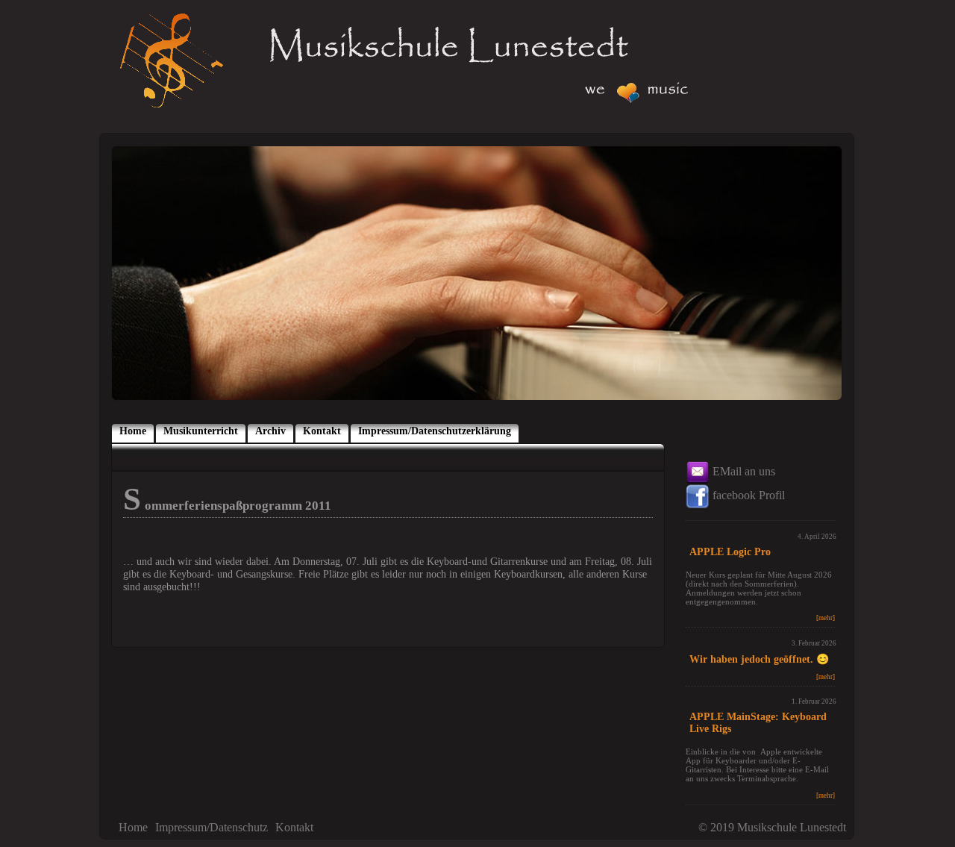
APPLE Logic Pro (730, 551)
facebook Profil (747, 495)
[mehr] (825, 618)
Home (132, 431)
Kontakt (322, 431)
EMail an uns (742, 471)
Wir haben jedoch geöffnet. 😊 (759, 659)
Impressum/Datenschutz (211, 827)
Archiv (270, 431)
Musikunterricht (200, 431)
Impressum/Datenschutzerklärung (434, 431)
